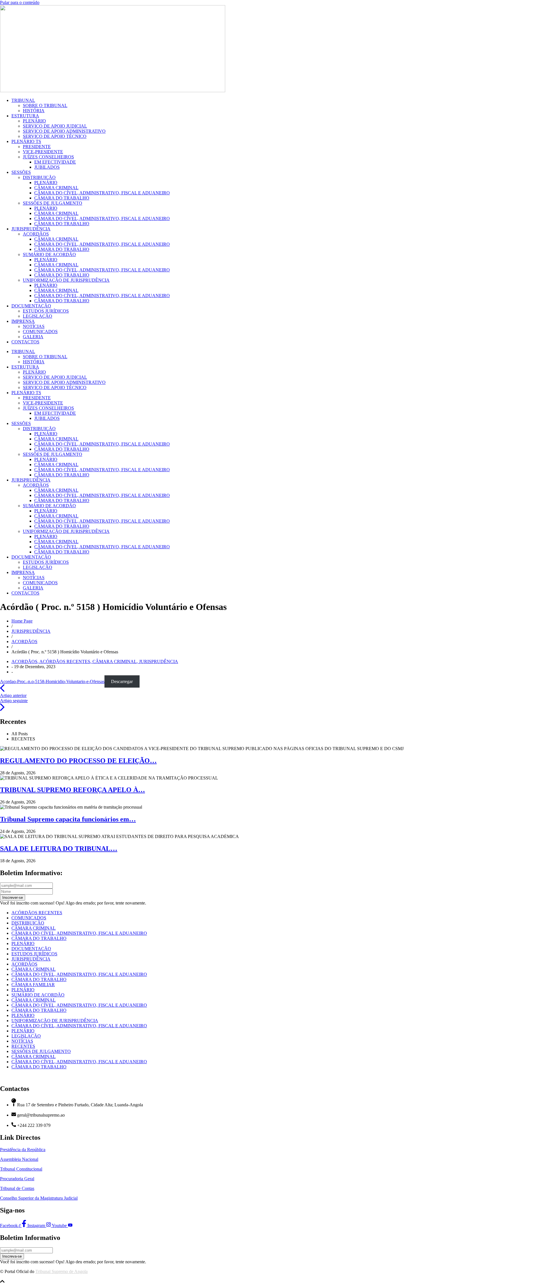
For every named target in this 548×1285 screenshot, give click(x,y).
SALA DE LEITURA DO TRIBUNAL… (58, 848)
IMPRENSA (23, 321)
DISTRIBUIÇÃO (39, 177)
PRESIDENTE (37, 146)
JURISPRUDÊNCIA (31, 228)
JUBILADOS (47, 167)
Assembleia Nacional (19, 1159)
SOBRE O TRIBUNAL (45, 105)
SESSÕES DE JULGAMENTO (52, 203)
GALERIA (33, 336)
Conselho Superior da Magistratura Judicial (39, 1198)
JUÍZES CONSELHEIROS (48, 156)
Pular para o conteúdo (19, 2)
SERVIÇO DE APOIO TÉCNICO (54, 136)
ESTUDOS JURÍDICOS (46, 311)
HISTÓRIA (34, 110)
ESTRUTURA (25, 115)
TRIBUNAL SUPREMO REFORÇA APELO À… (72, 789)
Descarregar (122, 681)
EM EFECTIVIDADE (55, 162)
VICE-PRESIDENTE (43, 151)
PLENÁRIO (34, 120)
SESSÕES (21, 172)
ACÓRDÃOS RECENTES (65, 661)
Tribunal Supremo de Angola (61, 1271)
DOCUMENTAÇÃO (31, 305)
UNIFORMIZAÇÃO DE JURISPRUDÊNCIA (66, 280)
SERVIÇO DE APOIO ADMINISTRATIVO (64, 131)
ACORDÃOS (36, 233)
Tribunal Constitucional (21, 1169)
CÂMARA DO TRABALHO (61, 198)
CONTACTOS (25, 341)
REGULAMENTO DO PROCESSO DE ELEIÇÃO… (78, 760)
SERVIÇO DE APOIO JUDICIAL (55, 126)
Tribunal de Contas (17, 1188)
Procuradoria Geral (17, 1178)
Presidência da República (22, 1149)
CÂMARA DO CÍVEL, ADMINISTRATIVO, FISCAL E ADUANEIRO (102, 192)
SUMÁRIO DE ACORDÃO (49, 254)
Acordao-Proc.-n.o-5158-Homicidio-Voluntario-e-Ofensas (52, 681)
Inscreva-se (12, 1256)
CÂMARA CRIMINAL (56, 187)
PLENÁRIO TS (26, 141)
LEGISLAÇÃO (37, 316)
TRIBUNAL (23, 100)
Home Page (22, 621)
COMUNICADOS (40, 331)
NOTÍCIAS (34, 326)
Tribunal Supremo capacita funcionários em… (68, 819)
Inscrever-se (12, 897)
